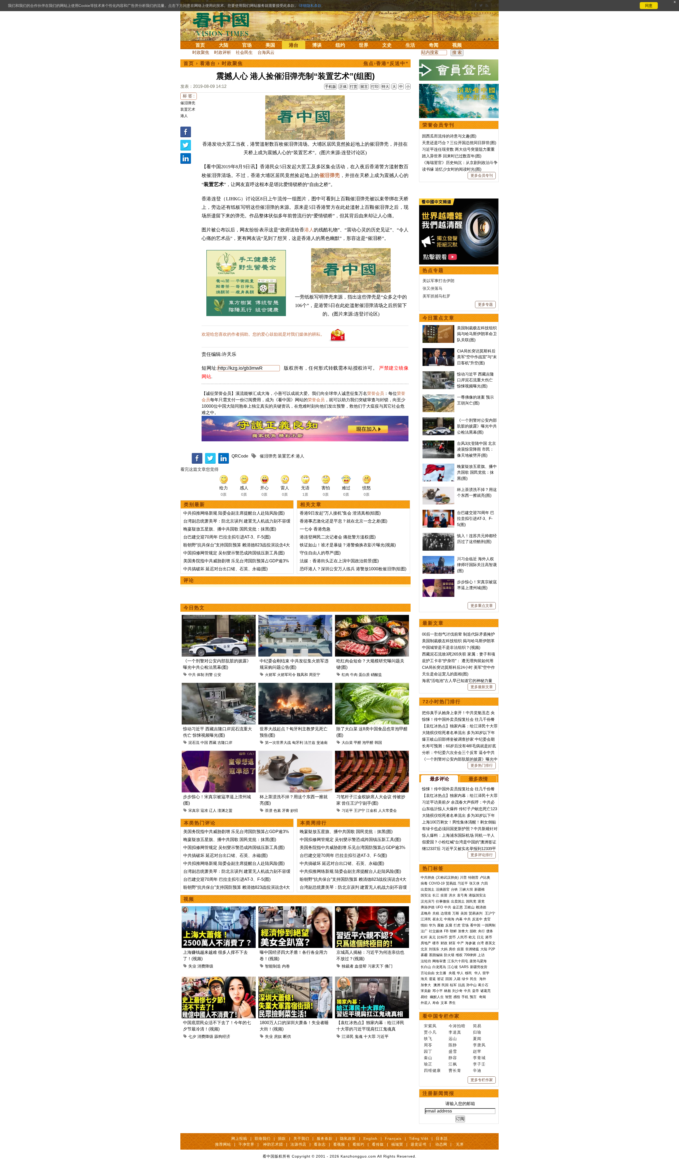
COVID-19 (437, 883)
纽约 (340, 45)
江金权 (371, 810)
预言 (474, 997)
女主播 (441, 973)
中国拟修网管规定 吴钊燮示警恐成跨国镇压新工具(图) (234, 553)
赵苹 (477, 1051)
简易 (477, 1026)
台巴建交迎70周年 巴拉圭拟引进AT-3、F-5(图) (227, 537)
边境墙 (446, 913)
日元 (480, 937)
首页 (200, 45)
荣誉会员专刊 (438, 125)
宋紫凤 (430, 1026)
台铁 (454, 889)
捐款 (282, 1138)
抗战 (461, 985)
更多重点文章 (482, 605)
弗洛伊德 (427, 907)
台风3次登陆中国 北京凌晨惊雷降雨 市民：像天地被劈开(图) (476, 449)
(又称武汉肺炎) (447, 877)
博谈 (317, 45)
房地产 (426, 943)
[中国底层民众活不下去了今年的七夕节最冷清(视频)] (219, 979)
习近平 (347, 810)
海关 (424, 979)
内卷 (286, 966)
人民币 (462, 937)
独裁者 (348, 966)
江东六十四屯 (457, 961)
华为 (432, 925)
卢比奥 (485, 877)
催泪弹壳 (187, 103)
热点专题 (433, 270)
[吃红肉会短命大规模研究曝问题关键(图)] (372, 618)
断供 (287, 1036)
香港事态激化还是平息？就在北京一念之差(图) (343, 521)
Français (393, 1138)
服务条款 (325, 1138)
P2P (492, 949)
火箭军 (270, 674)
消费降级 (205, 966)
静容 (453, 1057)
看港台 (208, 63)
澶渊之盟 (224, 810)
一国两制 (488, 925)
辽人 (212, 810)
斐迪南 (322, 742)
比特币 (442, 937)
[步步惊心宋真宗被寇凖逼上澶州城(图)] (219, 754)
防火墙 (449, 955)
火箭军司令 (286, 674)
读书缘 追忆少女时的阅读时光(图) (451, 169)
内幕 (459, 919)
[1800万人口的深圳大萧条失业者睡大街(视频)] (295, 979)
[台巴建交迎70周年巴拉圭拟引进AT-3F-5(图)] (438, 512)
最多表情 (478, 779)
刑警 (209, 674)
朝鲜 (453, 931)
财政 (444, 943)
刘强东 (434, 949)
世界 (363, 45)
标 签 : (188, 96)
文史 (387, 45)
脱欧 (473, 931)
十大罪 (370, 1036)
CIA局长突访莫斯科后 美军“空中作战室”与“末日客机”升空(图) (477, 357)
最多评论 (439, 779)
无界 (460, 1144)
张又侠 (474, 883)
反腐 (448, 925)
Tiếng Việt (418, 1138)
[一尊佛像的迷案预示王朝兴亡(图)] (438, 397)
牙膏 (285, 810)
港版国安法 (477, 895)
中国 (204, 742)
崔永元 (437, 919)
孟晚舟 (426, 913)
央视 (452, 973)
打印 (374, 86)
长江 (435, 895)
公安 (217, 674)
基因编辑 (436, 955)
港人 (184, 116)
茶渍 (268, 810)
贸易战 (451, 883)
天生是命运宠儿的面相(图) (445, 674)
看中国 (224, 24)
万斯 (455, 913)
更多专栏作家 (482, 1080)
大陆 (223, 45)
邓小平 (437, 991)
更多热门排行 (482, 765)
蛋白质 (364, 674)
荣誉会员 (375, 393)
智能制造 (273, 966)
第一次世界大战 (278, 742)
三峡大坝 (466, 889)
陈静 (453, 1045)
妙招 (294, 810)
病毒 (424, 883)
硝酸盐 (376, 674)
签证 (440, 979)
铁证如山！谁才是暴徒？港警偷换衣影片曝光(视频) (348, 545)
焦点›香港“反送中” (385, 63)
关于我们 (301, 1138)
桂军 (453, 985)
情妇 (424, 925)
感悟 (456, 997)
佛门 (389, 966)
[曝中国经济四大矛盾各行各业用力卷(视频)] (295, 909)
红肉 (345, 674)
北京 (424, 949)
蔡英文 (490, 943)
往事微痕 (443, 901)
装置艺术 (187, 109)
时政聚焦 (200, 52)
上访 (481, 955)
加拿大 (463, 931)
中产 (460, 943)
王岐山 (469, 907)
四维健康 (432, 1070)
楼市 (435, 943)
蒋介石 (483, 985)
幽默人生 (437, 997)
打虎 (457, 925)
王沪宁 (359, 810)
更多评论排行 (482, 855)
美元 (432, 937)
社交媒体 (436, 931)
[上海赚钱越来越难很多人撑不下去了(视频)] (219, 909)
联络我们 (263, 1138)
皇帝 (475, 991)
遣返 (432, 979)
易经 (425, 997)
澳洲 (436, 985)
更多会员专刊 (482, 175)
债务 (489, 931)
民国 (445, 985)
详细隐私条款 (310, 5)
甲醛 (357, 742)
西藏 (212, 742)
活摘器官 (443, 889)
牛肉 (354, 674)
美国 (270, 45)
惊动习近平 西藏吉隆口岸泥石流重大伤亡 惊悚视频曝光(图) (475, 380)
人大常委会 (387, 810)
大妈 (444, 949)
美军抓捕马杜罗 (436, 296)
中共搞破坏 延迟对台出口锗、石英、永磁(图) (225, 569)
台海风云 (266, 52)
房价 (452, 949)
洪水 (452, 895)
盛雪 (453, 1051)
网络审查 (439, 961)
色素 (277, 810)
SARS (464, 967)
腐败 (440, 925)
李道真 (455, 1032)
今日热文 (194, 607)
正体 (343, 86)
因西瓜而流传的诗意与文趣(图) (449, 136)
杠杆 (424, 937)
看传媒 (378, 1144)
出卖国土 (427, 889)
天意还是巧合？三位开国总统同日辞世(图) (459, 142)
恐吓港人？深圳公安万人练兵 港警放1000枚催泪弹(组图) (353, 569)
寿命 (435, 1003)
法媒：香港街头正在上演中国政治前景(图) (339, 561)
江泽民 (348, 1036)
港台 (293, 45)
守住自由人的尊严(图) (320, 553)
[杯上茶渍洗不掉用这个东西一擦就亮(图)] (295, 754)
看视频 (339, 1144)
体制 (200, 674)
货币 (452, 937)
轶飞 (428, 1038)
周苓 (428, 1045)
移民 (468, 973)
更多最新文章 (482, 687)
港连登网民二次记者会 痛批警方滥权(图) (338, 537)
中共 (192, 674)
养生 (452, 1003)
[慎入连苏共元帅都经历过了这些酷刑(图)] (438, 535)
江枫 (453, 1064)
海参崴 (470, 943)
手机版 (330, 86)
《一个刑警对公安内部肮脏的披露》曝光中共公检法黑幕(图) (477, 426)
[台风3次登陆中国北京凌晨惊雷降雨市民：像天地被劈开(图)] (438, 443)
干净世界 (246, 1144)
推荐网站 (223, 1144)
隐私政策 (348, 1138)
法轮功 (426, 961)
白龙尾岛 (439, 967)
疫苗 (444, 895)
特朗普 (473, 877)
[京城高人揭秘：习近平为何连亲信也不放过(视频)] (372, 909)
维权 (459, 955)
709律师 (470, 955)
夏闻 (477, 1038)
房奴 (278, 1036)
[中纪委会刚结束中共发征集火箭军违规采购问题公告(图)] (295, 618)
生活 (410, 45)
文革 (444, 1003)
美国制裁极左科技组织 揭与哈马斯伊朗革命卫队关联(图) (477, 334)
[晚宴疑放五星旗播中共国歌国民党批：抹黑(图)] (438, 466)
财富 (452, 943)
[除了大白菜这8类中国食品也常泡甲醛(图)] (372, 686)
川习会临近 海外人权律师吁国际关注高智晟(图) (477, 565)
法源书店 (298, 1144)
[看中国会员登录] (459, 70)
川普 (463, 877)
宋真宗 (193, 810)
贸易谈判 (476, 913)
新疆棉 (479, 889)
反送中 (477, 919)
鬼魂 (359, 1036)
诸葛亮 (485, 991)
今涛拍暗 (457, 1026)
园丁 (428, 1051)
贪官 (487, 919)
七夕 (192, 1036)
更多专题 (485, 304)
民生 (474, 979)
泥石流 (193, 742)
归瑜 (477, 1032)
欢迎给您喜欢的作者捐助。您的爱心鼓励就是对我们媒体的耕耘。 (263, 334)
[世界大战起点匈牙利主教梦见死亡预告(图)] (295, 686)
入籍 (457, 979)
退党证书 (418, 1144)
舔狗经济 (222, 1036)
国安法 (426, 895)
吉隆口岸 (224, 742)
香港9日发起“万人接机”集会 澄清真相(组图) (340, 513)
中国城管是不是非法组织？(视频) (451, 647)
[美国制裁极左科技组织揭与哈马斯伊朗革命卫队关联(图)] (438, 328)
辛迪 (477, 1070)
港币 (488, 937)
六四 (484, 883)
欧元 (472, 937)
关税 (435, 913)
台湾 (480, 943)
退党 (481, 901)
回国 (448, 979)
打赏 (353, 86)
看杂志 (320, 1144)
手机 (465, 997)
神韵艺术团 (273, 1144)
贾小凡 (430, 1032)
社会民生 (244, 52)
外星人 (426, 1003)
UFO (439, 907)
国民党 (471, 901)
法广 (424, 931)
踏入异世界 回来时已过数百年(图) (451, 156)
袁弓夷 (462, 895)
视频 (457, 45)
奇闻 (433, 45)
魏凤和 (302, 674)
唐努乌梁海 (478, 961)
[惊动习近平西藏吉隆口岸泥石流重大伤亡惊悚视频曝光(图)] (219, 686)
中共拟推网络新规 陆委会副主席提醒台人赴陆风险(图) (234, 513)
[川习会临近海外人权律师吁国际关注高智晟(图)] (438, 559)
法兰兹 (309, 742)
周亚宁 (314, 674)
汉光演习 (427, 901)
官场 (247, 45)
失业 (192, 966)
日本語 (442, 1138)
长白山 (426, 967)
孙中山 (471, 985)
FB (446, 931)
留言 (364, 86)
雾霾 (424, 955)
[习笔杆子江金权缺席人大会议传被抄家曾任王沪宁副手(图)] (372, 754)
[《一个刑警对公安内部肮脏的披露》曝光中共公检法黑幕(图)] (219, 618)
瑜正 (428, 1064)
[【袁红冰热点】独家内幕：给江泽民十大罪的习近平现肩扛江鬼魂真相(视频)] (372, 979)
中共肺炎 (427, 877)
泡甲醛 (367, 742)
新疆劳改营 (478, 967)
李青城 (479, 1057)
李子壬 (479, 1064)
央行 (481, 931)
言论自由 (427, 973)
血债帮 (361, 966)
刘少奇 (457, 991)
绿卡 (465, 979)
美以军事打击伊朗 (438, 280)
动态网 (441, 1144)
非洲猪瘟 (472, 949)
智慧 (448, 997)
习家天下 (376, 966)
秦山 (428, 1057)
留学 (485, 973)
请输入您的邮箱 (460, 1103)
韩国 (378, 742)
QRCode (240, 456)
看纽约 (358, 1144)
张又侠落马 (432, 288)
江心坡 (452, 967)
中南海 (449, 919)
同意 (648, 5)
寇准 (204, 810)
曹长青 (455, 1070)
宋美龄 (426, 991)
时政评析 (222, 52)
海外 (483, 979)
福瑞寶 (397, 1144)
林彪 (447, 991)
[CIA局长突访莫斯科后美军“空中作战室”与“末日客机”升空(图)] (438, 351)
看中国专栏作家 (441, 1016)
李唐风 (479, 1045)
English (370, 1138)
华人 (460, 973)
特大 (385, 86)
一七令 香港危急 (315, 529)
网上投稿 (239, 1138)
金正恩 (457, 907)
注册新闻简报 (438, 1093)
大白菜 (347, 742)
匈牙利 (297, 742)
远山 (453, 1038)
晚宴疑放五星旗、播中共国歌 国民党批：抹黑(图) (229, 529)
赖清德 (481, 907)
